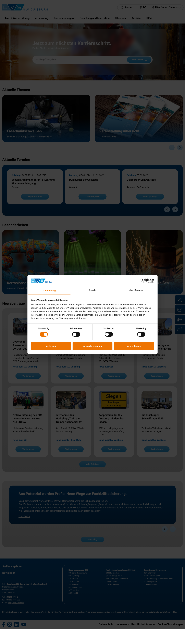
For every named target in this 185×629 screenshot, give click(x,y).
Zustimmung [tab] (49, 290)
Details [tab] (92, 290)
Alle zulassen (134, 346)
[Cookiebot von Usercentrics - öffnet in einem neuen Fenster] (141, 281)
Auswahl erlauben (92, 346)
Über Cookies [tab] (136, 290)
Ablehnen (51, 346)
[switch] (76, 334)
